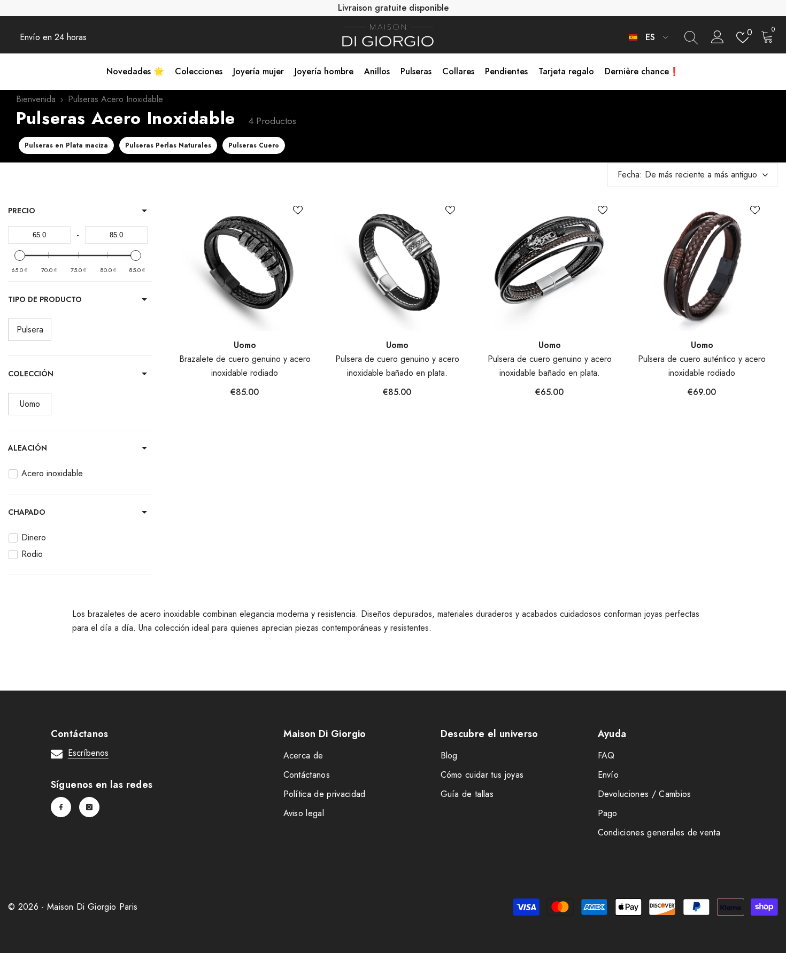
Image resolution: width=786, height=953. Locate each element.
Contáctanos (306, 775)
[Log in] (717, 37)
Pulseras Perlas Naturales (168, 145)
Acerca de (303, 755)
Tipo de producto (45, 299)
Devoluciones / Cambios (644, 794)
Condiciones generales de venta (659, 832)
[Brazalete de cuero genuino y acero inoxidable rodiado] (244, 263)
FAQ (606, 755)
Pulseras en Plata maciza (66, 145)
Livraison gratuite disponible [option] (393, 8)
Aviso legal (304, 813)
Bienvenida (36, 99)
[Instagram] (89, 807)
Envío (608, 775)
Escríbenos (88, 753)
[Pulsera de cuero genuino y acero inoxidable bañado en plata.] (397, 263)
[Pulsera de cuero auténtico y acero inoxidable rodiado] (702, 263)
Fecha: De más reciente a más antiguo (687, 174)
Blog (449, 755)
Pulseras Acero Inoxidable (115, 99)
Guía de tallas (467, 794)
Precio (21, 210)
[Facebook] (61, 807)
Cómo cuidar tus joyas (482, 775)
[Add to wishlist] (297, 209)
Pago (608, 813)
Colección (30, 373)
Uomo (245, 345)
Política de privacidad (324, 794)
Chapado (26, 512)
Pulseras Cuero (253, 145)
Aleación (27, 448)
